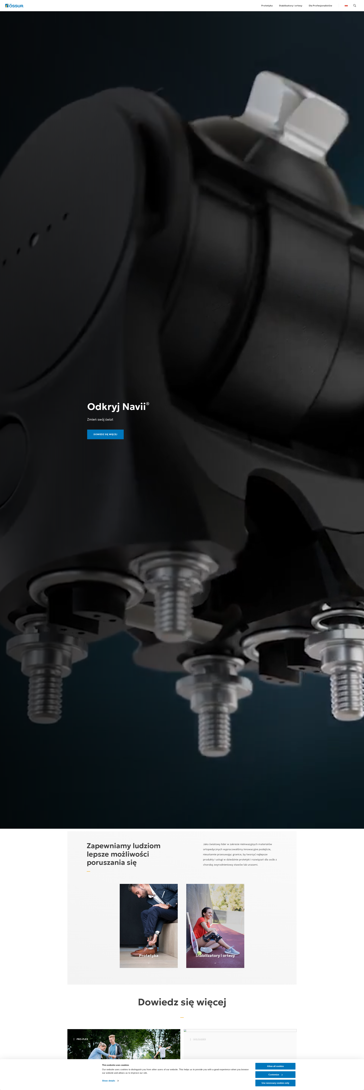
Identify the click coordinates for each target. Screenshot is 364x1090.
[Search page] (354, 5)
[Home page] (14, 6)
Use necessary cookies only (275, 1083)
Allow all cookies (275, 1066)
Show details (108, 1081)
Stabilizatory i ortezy (290, 5)
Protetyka (267, 5)
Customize (273, 1074)
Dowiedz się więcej (105, 434)
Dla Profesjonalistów (320, 5)
